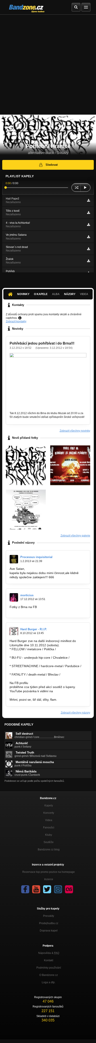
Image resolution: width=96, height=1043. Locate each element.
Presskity (48, 915)
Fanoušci (48, 827)
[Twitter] (47, 889)
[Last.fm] (69, 889)
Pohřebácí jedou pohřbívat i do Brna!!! (42, 343)
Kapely (48, 805)
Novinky (23, 294)
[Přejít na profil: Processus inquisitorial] (14, 559)
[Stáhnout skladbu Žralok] (88, 260)
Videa (48, 820)
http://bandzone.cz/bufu (26, 662)
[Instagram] (58, 889)
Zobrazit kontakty (16, 321)
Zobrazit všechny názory (75, 712)
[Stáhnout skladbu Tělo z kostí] (88, 212)
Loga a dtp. (48, 982)
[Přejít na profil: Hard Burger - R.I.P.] (14, 631)
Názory (69, 294)
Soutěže (49, 842)
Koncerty (48, 812)
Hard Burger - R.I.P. (33, 629)
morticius (26, 595)
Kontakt (48, 960)
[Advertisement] (48, 64)
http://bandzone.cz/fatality (28, 678)
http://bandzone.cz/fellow (27, 653)
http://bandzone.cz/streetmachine (33, 670)
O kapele (41, 294)
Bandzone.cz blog (49, 849)
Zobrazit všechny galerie (75, 535)
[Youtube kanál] (36, 889)
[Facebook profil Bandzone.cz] (25, 889)
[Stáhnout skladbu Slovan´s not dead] (88, 248)
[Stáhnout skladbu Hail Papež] (88, 200)
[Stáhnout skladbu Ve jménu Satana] (88, 236)
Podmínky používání (48, 967)
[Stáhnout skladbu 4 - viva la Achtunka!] (88, 224)
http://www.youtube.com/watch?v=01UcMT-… (42, 695)
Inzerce (48, 879)
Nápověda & (48, 953)
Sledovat (52, 164)
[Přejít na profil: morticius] (14, 597)
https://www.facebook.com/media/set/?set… (40, 611)
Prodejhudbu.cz (48, 923)
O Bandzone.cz (48, 975)
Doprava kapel (49, 930)
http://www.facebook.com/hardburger (55, 683)
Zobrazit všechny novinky (75, 430)
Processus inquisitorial (36, 557)
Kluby (48, 834)
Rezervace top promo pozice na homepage (48, 871)
